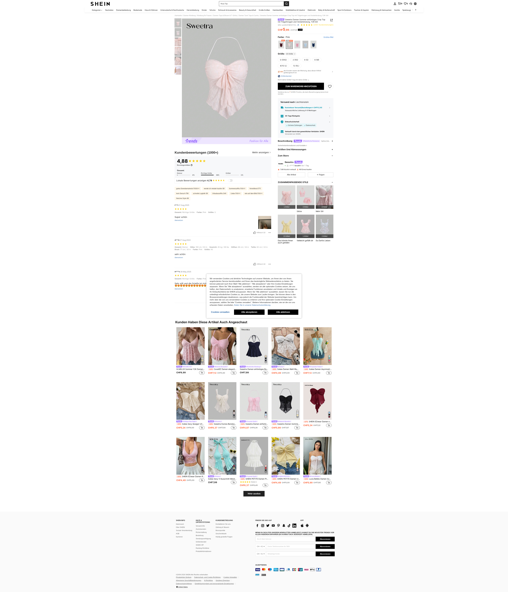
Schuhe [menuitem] (213, 10)
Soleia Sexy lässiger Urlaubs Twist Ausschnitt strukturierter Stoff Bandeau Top (191, 424)
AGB (177, 534)
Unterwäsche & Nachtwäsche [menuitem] (172, 10)
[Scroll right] (416, 10)
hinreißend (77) (255, 188)
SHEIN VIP (200, 545)
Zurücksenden (201, 529)
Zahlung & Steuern (222, 527)
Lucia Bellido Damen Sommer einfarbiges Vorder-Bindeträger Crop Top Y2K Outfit (318, 479)
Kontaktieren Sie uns (223, 524)
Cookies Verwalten (230, 577)
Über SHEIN (180, 527)
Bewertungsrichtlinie (183, 165)
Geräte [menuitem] (397, 10)
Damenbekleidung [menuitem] (123, 10)
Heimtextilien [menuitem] (278, 10)
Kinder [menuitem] (204, 10)
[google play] (307, 527)
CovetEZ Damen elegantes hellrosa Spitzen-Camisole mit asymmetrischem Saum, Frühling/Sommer (222, 369)
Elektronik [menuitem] (312, 10)
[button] (410, 3)
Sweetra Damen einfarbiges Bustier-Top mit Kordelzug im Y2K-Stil (254, 369)
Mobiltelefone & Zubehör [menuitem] (295, 10)
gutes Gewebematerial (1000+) (187, 188)
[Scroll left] (412, 10)
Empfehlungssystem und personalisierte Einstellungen (214, 584)
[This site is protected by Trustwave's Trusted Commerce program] (257, 575)
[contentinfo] (295, 569)
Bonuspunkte (220, 530)
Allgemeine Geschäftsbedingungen (188, 580)
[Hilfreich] (254, 232)
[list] (276, 526)
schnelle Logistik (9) (200, 193)
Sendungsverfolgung (203, 539)
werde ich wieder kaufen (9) (214, 188)
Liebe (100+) (235, 193)
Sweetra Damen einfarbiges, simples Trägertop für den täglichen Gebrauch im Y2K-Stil (254, 424)
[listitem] (286, 197)
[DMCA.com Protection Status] (263, 575)
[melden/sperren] (269, 232)
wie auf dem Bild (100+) (253, 193)
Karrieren (179, 537)
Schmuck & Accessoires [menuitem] (227, 10)
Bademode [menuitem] (137, 10)
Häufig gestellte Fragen (224, 537)
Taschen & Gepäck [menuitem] (361, 10)
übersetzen (179, 220)
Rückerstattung (201, 532)
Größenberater (201, 542)
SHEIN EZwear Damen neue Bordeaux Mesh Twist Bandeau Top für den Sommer (318, 422)
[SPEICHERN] (329, 86)
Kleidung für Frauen (204, 15)
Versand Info (200, 526)
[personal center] (394, 3)
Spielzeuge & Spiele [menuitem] (410, 10)
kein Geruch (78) (182, 193)
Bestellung (199, 535)
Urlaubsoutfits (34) (219, 193)
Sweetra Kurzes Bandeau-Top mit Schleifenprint (222, 424)
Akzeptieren (261, 565)
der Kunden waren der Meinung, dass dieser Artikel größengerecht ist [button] (300, 72)
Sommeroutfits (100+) (237, 188)
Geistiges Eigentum (223, 580)
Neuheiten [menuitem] (109, 10)
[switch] (230, 180)
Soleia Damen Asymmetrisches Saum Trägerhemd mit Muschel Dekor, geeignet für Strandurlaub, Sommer (318, 369)
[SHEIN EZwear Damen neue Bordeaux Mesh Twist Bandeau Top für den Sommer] (317, 401)
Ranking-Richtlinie (202, 548)
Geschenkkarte (221, 534)
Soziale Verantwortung (184, 530)
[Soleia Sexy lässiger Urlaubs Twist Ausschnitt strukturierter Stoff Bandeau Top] (190, 401)
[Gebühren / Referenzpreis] (290, 30)
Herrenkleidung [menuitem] (193, 10)
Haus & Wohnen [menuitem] (151, 10)
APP (302, 520)
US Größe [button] (289, 54)
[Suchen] (286, 3)
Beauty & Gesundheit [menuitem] (247, 10)
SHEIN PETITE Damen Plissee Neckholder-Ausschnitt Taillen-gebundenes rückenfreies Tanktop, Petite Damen (254, 479)
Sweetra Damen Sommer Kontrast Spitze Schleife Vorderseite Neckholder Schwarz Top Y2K (286, 424)
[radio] (281, 44)
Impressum (180, 524)
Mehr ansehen (254, 493)
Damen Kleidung (189, 15)
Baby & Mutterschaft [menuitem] (326, 10)
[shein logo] (100, 3)
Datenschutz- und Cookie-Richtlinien (207, 577)
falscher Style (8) (182, 198)
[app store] (302, 527)
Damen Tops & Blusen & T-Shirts (225, 15)
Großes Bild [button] (328, 37)
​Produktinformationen (203, 551)
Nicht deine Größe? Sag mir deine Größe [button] (293, 80)
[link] (400, 3)
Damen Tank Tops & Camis (248, 15)
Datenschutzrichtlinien (184, 584)
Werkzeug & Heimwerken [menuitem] (381, 10)
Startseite (178, 15)
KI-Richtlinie (208, 580)
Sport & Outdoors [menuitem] (344, 10)
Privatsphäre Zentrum (183, 577)
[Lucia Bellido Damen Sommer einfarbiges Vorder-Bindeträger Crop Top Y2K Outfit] (317, 456)
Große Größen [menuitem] (264, 10)
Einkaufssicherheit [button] (292, 122)
